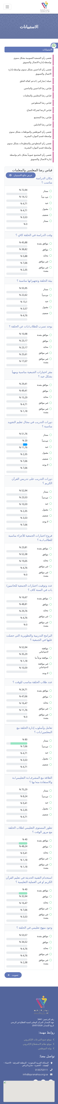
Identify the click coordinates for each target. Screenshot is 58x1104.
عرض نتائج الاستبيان (22, 175)
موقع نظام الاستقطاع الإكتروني (37, 1043)
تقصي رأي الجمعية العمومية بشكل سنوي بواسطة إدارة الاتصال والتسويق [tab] (32, 60)
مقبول (45, 209)
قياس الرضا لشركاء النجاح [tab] (39, 110)
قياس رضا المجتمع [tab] (42, 117)
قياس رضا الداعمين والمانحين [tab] (37, 88)
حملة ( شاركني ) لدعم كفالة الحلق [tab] (35, 81)
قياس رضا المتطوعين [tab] (41, 102)
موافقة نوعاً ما (41, 657)
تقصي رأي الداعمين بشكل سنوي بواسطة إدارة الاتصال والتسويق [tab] (29, 71)
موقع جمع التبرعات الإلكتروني (38, 1039)
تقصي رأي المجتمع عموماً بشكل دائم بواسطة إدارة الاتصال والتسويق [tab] (30, 157)
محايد (45, 255)
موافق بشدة (42, 243)
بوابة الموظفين (45, 1048)
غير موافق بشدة (43, 269)
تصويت (14, 975)
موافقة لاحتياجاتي (43, 650)
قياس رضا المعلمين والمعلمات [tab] (37, 95)
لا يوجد (45, 464)
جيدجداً (45, 295)
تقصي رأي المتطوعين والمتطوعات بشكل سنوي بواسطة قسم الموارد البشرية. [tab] (29, 145)
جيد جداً (44, 197)
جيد (46, 203)
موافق (45, 249)
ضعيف (45, 215)
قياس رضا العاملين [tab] (42, 124)
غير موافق (43, 261)
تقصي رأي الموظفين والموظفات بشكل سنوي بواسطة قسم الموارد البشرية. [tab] (30, 134)
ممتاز (45, 191)
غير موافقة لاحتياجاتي (43, 665)
